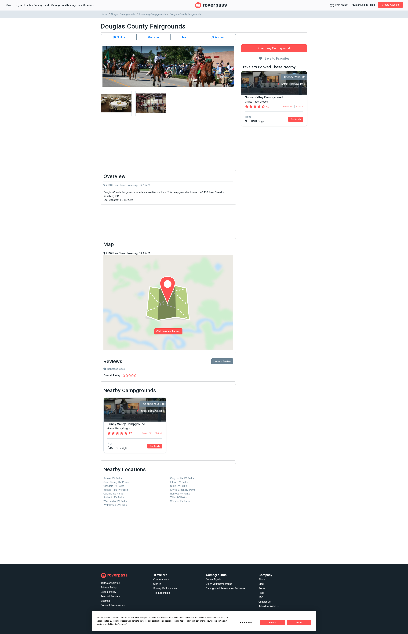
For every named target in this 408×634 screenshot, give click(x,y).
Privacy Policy (109, 587)
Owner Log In (14, 5)
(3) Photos (119, 37)
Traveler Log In (359, 4)
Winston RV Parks (180, 501)
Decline (272, 622)
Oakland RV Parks (113, 493)
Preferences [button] (120, 624)
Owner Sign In (213, 579)
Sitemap (105, 600)
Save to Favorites (276, 58)
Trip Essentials (161, 592)
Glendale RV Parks (113, 485)
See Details (296, 119)
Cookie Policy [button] (185, 621)
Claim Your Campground (219, 583)
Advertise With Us (269, 606)
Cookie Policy (108, 591)
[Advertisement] (168, 144)
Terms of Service (110, 582)
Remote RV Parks (180, 493)
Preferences (246, 622)
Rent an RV (341, 5)
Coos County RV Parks (116, 482)
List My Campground (36, 5)
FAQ (261, 597)
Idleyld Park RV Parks (115, 489)
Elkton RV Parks (179, 482)
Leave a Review (222, 361)
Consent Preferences (113, 605)
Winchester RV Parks (115, 501)
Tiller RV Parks (178, 497)
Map (184, 37)
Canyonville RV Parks (182, 478)
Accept (299, 622)
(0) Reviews (217, 37)
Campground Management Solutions (73, 5)
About (262, 579)
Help (372, 4)
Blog (261, 583)
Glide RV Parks (178, 485)
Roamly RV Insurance (165, 588)
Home (104, 14)
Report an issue (116, 368)
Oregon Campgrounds (123, 14)
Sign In (157, 583)
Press (262, 588)
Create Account (390, 4)
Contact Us (265, 601)
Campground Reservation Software (225, 588)
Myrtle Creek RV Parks (183, 489)
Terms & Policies (110, 596)
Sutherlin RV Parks (113, 497)
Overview (153, 37)
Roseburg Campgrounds (152, 14)
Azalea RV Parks (112, 478)
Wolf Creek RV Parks (115, 505)
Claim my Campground (274, 48)
